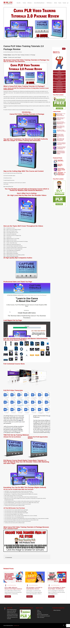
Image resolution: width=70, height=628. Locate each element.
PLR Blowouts (59, 85)
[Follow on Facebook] (63, 625)
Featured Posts (59, 91)
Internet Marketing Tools (59, 80)
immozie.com (16, 625)
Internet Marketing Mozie (11, 585)
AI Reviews (59, 73)
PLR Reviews (59, 82)
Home (59, 71)
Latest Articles (59, 87)
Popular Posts (59, 89)
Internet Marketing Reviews (59, 76)
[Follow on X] (65, 625)
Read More (8, 596)
